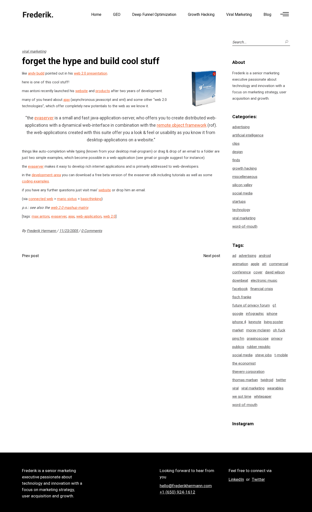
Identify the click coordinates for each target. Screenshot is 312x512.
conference (241, 272)
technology (241, 210)
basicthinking (91, 199)
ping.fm (238, 338)
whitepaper (263, 396)
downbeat (240, 280)
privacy (277, 338)
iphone (272, 313)
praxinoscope (258, 338)
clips (236, 143)
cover (258, 272)
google (237, 313)
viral (235, 388)
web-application (89, 216)
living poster (273, 322)
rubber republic (259, 347)
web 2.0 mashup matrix (69, 207)
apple (255, 264)
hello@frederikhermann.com (186, 485)
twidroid (267, 380)
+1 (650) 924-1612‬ (177, 492)
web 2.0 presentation (90, 73)
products (103, 91)
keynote (255, 322)
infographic (255, 313)
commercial (278, 264)
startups (239, 201)
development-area (46, 175)
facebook (240, 289)
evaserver (44, 117)
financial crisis (261, 289)
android (265, 255)
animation (240, 264)
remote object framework (181, 125)
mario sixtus (67, 199)
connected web (41, 199)
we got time (241, 396)
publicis (238, 347)
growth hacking (244, 168)
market (238, 330)
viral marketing (34, 51)
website (81, 91)
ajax (66, 99)
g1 (274, 305)
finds (236, 160)
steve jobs (263, 355)
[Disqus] (121, 327)
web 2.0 (109, 216)
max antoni (40, 216)
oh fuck (279, 330)
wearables (275, 388)
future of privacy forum (251, 305)
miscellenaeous (244, 176)
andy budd (36, 73)
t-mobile (281, 355)
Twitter (258, 479)
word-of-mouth (244, 226)
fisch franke (241, 297)
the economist (244, 363)
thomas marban (245, 380)
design (237, 152)
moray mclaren (258, 330)
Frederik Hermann (42, 231)
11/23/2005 (69, 231)
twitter (281, 380)
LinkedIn (236, 479)
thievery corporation (248, 371)
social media (242, 193)
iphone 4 (239, 322)
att (264, 264)
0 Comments (91, 231)
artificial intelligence (247, 135)
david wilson (275, 272)
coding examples (35, 181)
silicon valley (242, 185)
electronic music (264, 280)
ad (234, 255)
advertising (241, 127)
